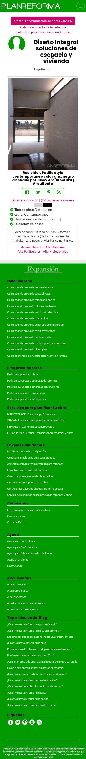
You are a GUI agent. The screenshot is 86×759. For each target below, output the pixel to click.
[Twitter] (38, 192)
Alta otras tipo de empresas (22, 609)
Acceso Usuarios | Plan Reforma (42, 247)
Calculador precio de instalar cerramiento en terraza (37, 355)
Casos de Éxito (15, 522)
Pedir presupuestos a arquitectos (26, 392)
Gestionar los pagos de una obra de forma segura (35, 488)
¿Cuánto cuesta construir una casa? (27, 642)
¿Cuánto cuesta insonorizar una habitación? (32, 680)
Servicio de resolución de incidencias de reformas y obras (39, 494)
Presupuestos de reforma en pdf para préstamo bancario (39, 649)
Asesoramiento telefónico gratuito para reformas (35, 463)
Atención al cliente (17, 559)
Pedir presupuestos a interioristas (26, 399)
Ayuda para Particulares (21, 540)
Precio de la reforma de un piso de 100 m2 (30, 655)
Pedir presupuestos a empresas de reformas (32, 380)
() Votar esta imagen (57, 200)
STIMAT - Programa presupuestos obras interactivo (36, 420)
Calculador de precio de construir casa (29, 293)
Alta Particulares (29, 251)
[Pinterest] (48, 192)
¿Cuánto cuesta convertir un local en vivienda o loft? (36, 673)
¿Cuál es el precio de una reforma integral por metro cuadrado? (42, 661)
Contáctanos (14, 565)
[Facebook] (27, 192)
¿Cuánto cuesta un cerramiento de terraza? (31, 704)
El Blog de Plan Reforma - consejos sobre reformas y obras (40, 432)
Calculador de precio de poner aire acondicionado (35, 324)
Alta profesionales (17, 590)
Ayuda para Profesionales (22, 547)
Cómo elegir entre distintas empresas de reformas (35, 667)
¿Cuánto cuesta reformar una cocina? (28, 698)
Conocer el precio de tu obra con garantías (31, 457)
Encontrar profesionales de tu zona (27, 470)
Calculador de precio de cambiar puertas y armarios (36, 343)
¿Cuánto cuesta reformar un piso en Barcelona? (34, 630)
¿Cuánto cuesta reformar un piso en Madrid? (32, 624)
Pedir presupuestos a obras (22, 374)
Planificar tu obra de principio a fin (26, 451)
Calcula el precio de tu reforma (43, 27)
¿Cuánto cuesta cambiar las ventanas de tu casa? (35, 686)
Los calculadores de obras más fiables (28, 509)
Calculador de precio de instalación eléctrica (32, 312)
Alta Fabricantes (16, 596)
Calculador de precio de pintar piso (27, 349)
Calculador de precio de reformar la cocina (31, 299)
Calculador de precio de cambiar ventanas (31, 330)
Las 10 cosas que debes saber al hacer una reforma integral (40, 636)
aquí (51, 757)
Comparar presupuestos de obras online (30, 476)
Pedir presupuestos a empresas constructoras (33, 386)
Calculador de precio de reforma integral (30, 287)
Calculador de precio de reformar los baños (31, 306)
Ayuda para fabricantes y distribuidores (29, 553)
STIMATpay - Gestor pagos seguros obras (30, 426)
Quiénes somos (16, 516)
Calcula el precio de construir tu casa (43, 32)
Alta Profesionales (55, 251)
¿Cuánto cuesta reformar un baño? (26, 692)
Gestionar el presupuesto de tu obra (27, 482)
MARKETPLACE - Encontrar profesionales (31, 414)
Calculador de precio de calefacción (27, 318)
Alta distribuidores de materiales (26, 603)
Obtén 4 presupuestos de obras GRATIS (43, 21)
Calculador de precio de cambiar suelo (29, 337)
